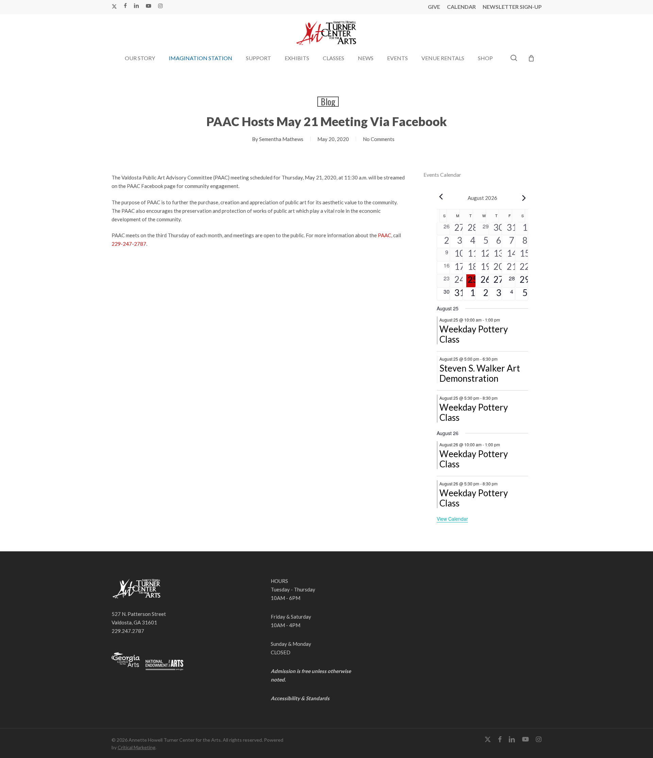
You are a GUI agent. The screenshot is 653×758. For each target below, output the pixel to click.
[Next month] (524, 198)
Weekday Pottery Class (473, 334)
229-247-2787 (129, 244)
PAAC (384, 235)
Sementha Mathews (281, 139)
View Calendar (452, 518)
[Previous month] (441, 196)
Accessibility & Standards (300, 698)
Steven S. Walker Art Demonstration (479, 373)
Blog (328, 102)
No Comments (379, 139)
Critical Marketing (136, 747)
